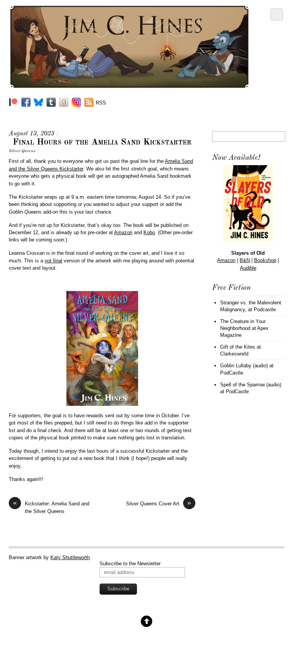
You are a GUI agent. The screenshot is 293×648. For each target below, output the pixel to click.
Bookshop (265, 260)
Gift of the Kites (237, 347)
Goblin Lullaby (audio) (244, 365)
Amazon (123, 232)
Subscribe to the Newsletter (130, 563)
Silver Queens (22, 151)
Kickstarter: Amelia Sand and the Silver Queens (51, 507)
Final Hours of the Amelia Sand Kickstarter (102, 142)
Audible (248, 268)
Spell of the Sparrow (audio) (250, 385)
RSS (101, 103)
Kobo (149, 232)
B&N (245, 260)
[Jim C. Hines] (129, 86)
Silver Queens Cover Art (158, 503)
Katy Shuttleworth (70, 557)
